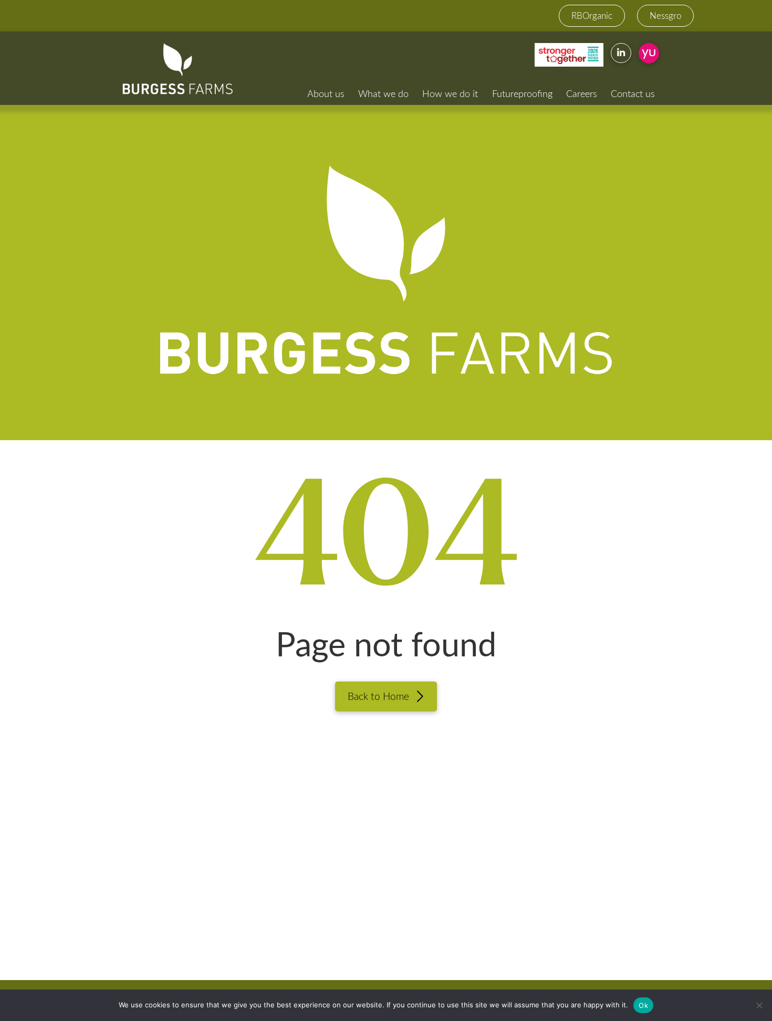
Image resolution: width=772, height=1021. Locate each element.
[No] (759, 1005)
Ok (643, 1005)
